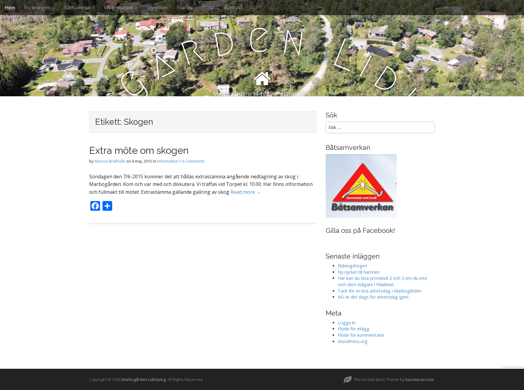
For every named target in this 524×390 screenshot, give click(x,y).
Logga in (346, 323)
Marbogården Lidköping (144, 379)
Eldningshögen (352, 266)
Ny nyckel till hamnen (359, 272)
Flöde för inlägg (353, 329)
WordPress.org (353, 341)
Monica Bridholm (110, 161)
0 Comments (193, 161)
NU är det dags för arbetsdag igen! (373, 297)
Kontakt (233, 7)
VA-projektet (119, 7)
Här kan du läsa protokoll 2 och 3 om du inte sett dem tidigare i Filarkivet (382, 281)
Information (168, 161)
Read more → (245, 192)
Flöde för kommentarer (361, 335)
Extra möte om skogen (139, 150)
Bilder (208, 7)
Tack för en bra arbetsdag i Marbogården (380, 291)
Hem (10, 7)
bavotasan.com (419, 379)
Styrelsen (157, 7)
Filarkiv (185, 7)
